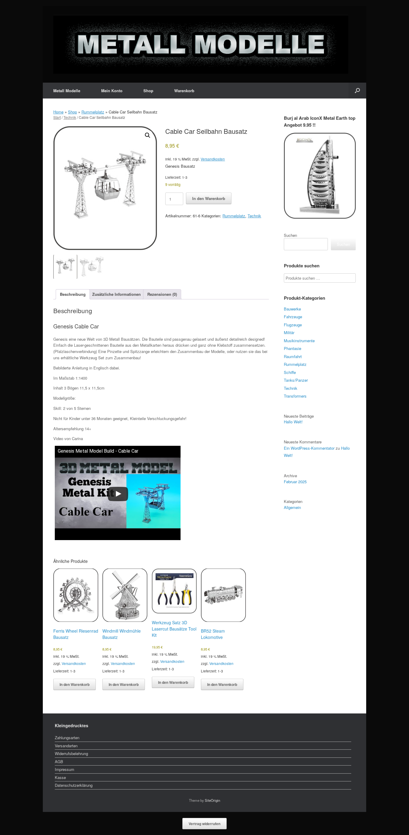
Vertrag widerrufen (204, 823)
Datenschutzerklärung (74, 785)
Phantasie (292, 348)
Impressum (64, 769)
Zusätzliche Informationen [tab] (116, 294)
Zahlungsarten (67, 737)
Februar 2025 (295, 481)
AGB (59, 761)
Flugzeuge (293, 325)
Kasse (60, 777)
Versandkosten (213, 159)
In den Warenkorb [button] (75, 684)
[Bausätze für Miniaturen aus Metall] (200, 44)
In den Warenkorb (208, 198)
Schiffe (290, 372)
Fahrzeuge (293, 316)
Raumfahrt (293, 356)
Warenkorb (184, 90)
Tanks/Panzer (296, 380)
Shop (148, 90)
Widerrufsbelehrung (71, 753)
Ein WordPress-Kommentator (309, 448)
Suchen (290, 235)
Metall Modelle (66, 90)
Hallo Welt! (293, 422)
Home (58, 112)
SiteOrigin (212, 800)
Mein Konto (111, 90)
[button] (357, 90)
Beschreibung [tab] (73, 294)
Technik (69, 117)
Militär (289, 332)
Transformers (295, 396)
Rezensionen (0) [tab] (162, 294)
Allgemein (292, 507)
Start (57, 117)
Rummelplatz (92, 112)
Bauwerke (292, 309)
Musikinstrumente (299, 340)
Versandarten (66, 745)
